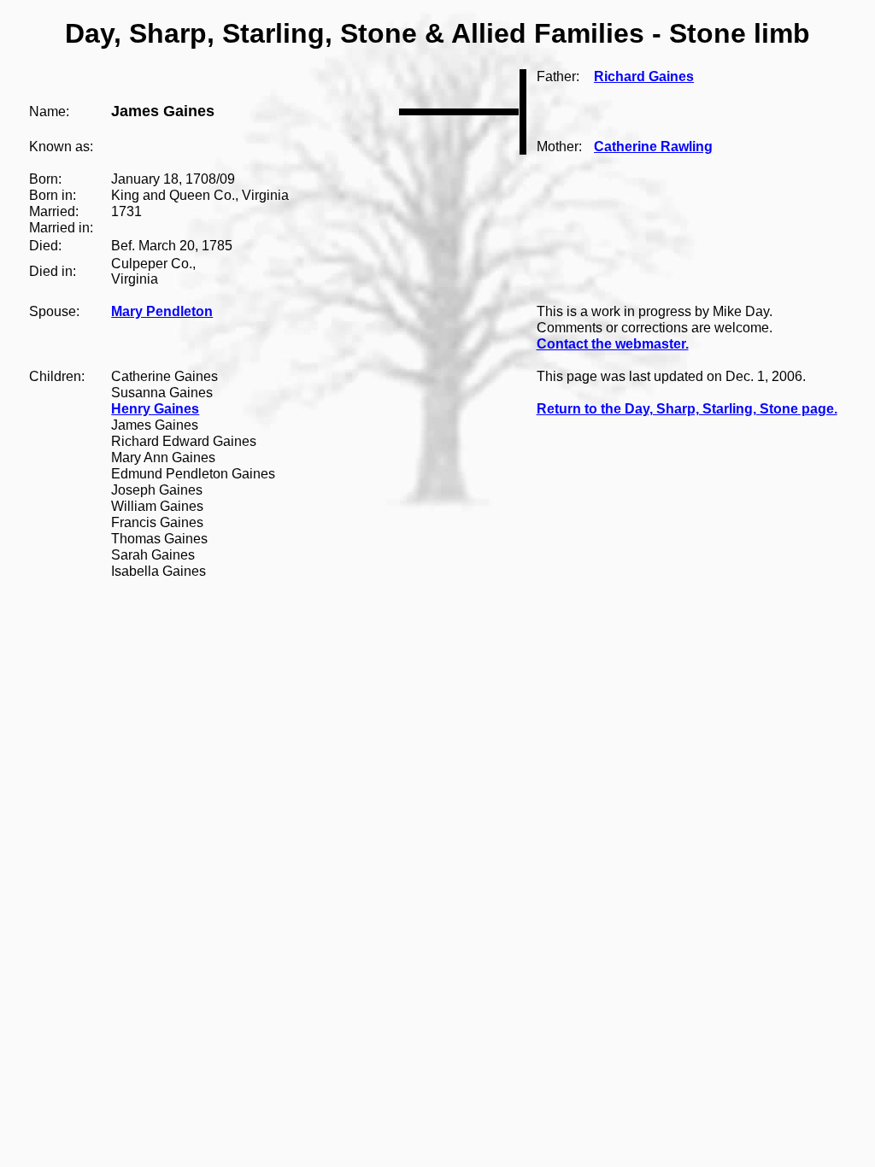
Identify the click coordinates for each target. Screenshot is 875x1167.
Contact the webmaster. (613, 344)
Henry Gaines (155, 409)
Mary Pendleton (162, 311)
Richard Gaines (644, 76)
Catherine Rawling (653, 146)
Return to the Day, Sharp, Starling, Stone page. (687, 409)
